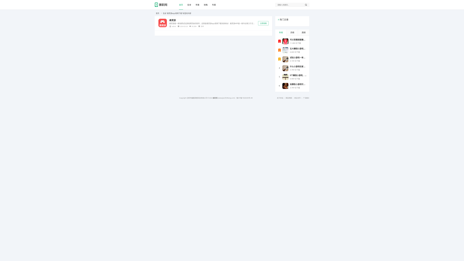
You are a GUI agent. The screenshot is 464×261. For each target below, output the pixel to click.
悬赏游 (172, 20)
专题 (214, 5)
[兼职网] (162, 6)
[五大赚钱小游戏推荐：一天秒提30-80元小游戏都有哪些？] (285, 50)
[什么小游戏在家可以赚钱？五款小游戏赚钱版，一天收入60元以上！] (285, 68)
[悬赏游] (162, 23)
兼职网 (215, 98)
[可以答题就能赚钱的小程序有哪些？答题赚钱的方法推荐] (285, 41)
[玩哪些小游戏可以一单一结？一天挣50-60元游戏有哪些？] (285, 86)
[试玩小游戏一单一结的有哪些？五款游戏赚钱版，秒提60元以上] (285, 59)
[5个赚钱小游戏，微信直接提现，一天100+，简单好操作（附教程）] (285, 77)
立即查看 (263, 23)
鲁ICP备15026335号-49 (244, 98)
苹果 (197, 5)
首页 (181, 5)
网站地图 (289, 98)
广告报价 (306, 98)
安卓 (189, 5)
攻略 (206, 5)
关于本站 (280, 98)
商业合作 (297, 98)
